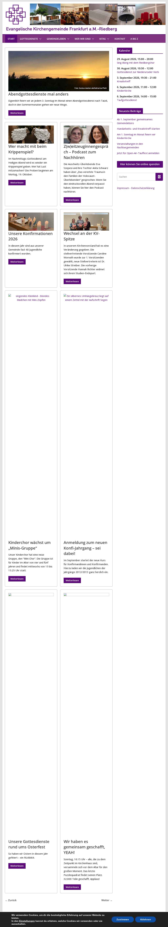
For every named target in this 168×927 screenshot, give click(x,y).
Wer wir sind (83, 38)
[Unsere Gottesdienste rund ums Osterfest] (31, 716)
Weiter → (106, 900)
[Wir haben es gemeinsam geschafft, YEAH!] (86, 716)
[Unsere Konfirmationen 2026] (31, 221)
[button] (40, 39)
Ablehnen (145, 919)
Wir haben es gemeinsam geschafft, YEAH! (84, 847)
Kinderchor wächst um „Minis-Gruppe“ (29, 545)
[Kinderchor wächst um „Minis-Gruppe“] (31, 417)
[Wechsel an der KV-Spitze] (86, 221)
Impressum (123, 188)
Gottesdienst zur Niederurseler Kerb (138, 72)
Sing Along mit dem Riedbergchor (136, 62)
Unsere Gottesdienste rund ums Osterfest (28, 844)
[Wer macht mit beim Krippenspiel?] (31, 135)
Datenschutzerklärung (142, 188)
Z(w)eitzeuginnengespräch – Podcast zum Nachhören (86, 152)
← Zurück (11, 900)
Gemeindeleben (56, 38)
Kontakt (120, 38)
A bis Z (134, 38)
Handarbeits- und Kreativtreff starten (138, 128)
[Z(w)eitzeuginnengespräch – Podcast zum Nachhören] (86, 135)
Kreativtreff (123, 81)
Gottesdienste (29, 38)
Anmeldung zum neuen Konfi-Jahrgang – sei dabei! (85, 548)
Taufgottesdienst (127, 100)
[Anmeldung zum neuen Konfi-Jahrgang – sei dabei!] (86, 417)
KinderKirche (124, 90)
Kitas (102, 38)
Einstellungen (27, 921)
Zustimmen (122, 919)
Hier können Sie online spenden (140, 164)
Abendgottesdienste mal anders (38, 94)
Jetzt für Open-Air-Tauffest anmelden (138, 153)
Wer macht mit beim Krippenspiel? (27, 149)
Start (11, 38)
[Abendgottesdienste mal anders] (58, 71)
